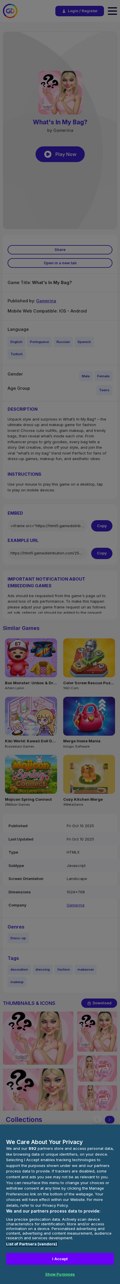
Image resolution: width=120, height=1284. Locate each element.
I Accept (60, 1258)
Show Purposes (60, 1274)
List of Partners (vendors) (31, 1244)
